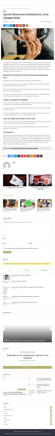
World (8, 8)
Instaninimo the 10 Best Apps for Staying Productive (27, 209)
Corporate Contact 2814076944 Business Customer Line (25, 296)
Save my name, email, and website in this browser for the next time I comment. (21, 248)
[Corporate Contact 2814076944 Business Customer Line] (6, 298)
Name (4, 238)
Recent (26, 270)
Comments (44, 270)
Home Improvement (8, 415)
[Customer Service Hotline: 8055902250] (6, 277)
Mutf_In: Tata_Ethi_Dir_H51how (19, 281)
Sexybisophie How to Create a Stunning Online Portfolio (10, 209)
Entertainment (7, 419)
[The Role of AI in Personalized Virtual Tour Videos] (32, 393)
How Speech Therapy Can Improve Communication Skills (43, 386)
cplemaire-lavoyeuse (8, 409)
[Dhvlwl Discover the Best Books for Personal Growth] (44, 203)
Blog (5, 422)
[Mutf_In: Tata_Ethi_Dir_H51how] (6, 283)
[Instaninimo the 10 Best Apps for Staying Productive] (27, 203)
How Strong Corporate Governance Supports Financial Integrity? (27, 287)
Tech (5, 411)
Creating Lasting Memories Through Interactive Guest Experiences (25, 341)
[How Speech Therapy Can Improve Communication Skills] (32, 386)
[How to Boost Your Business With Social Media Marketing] (32, 380)
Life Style (6, 424)
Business (6, 413)
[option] (27, 329)
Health (5, 417)
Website (30, 243)
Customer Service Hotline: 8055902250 (21, 275)
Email (4, 243)
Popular (10, 270)
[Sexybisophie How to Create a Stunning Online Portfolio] (10, 203)
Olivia (7, 21)
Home (5, 8)
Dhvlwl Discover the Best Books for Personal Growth (44, 209)
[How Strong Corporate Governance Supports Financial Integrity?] (6, 290)
